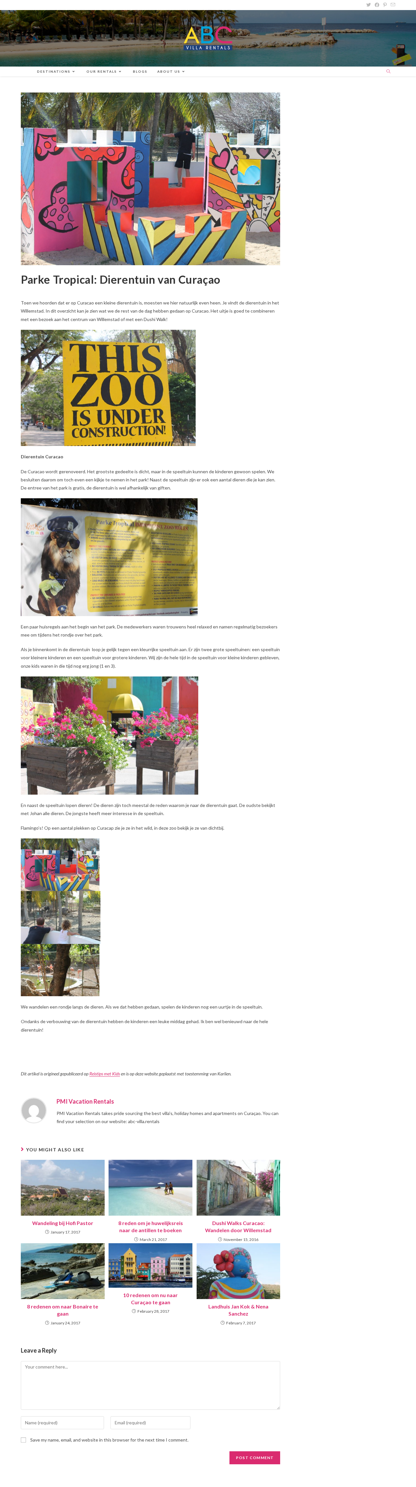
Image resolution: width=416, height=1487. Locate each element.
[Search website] (388, 71)
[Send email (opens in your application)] (392, 5)
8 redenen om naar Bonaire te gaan (62, 1310)
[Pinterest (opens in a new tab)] (385, 5)
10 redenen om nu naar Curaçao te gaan (150, 1298)
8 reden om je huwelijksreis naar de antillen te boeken (150, 1226)
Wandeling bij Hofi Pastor (62, 1223)
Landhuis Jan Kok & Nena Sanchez (238, 1310)
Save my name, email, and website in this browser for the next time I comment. (109, 1440)
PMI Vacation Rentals (85, 1101)
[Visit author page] (34, 1110)
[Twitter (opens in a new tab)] (368, 5)
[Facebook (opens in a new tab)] (377, 5)
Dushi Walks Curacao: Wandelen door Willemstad (238, 1226)
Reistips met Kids (104, 1073)
